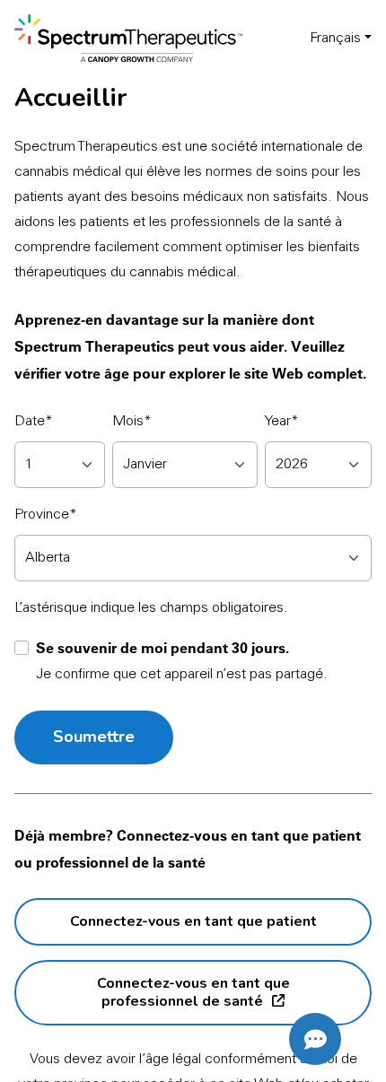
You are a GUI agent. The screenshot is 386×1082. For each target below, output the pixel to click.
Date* (33, 421)
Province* (45, 515)
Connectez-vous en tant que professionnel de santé (193, 992)
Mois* (132, 421)
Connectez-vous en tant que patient (193, 921)
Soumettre (94, 736)
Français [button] (335, 38)
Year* (282, 421)
